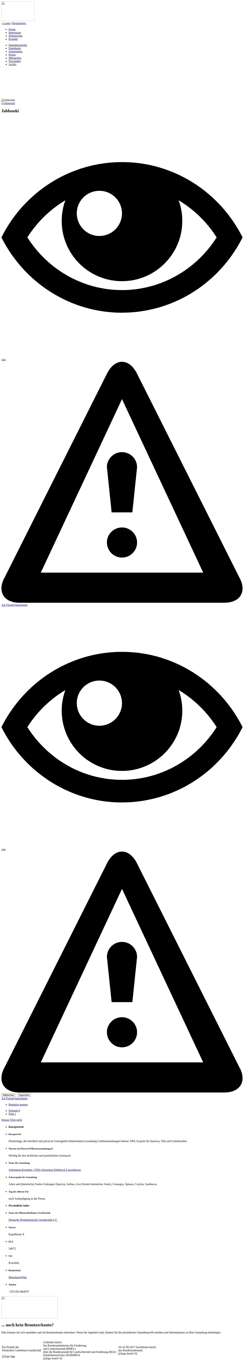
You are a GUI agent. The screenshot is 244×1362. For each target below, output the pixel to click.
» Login (5, 23)
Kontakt (13, 39)
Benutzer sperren (18, 1104)
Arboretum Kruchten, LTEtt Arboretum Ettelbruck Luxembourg (45, 1169)
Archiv (12, 64)
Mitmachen (15, 57)
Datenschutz (16, 35)
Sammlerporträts (18, 45)
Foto (12, 1113)
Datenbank (15, 48)
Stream (5, 1119)
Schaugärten (16, 51)
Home (12, 29)
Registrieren (19, 23)
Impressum (15, 32)
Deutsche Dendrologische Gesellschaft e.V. (33, 1219)
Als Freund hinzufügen (14, 604)
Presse (12, 54)
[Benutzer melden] (122, 601)
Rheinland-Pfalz (18, 1277)
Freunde (14, 1110)
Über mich (16, 1119)
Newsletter (15, 61)
